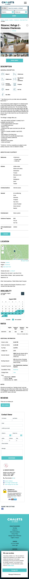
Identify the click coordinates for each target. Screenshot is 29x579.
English (12, 537)
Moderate (15, 369)
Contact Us (14, 530)
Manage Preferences (15, 574)
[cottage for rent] (8, 4)
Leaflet (14, 259)
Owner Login (15, 545)
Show (13, 478)
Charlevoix (7, 264)
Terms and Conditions (15, 532)
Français (17, 537)
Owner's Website (9, 481)
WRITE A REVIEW (5, 405)
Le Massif (12, 271)
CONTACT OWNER (14, 60)
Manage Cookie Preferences (15, 535)
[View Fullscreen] (2, 252)
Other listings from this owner (11, 484)
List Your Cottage (15, 543)
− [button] (2, 249)
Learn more (13, 497)
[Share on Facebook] (2, 509)
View (14, 372)
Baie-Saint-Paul (7, 266)
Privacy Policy (15, 533)
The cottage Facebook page (11, 482)
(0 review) (14, 30)
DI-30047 (3, 21)
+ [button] (2, 247)
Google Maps (24, 260)
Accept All (14, 570)
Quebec (8, 262)
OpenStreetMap (20, 259)
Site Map (15, 528)
